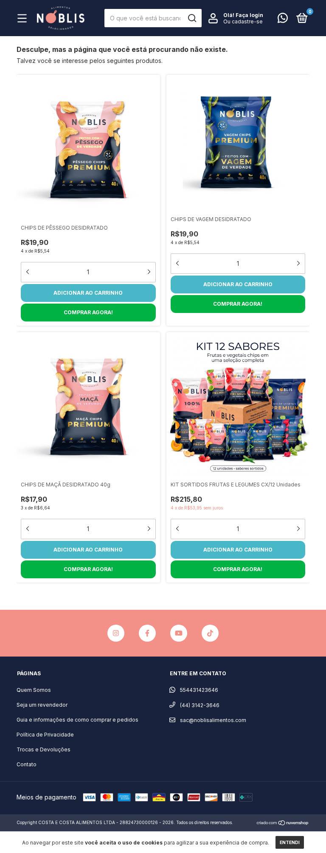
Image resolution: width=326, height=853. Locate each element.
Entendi (290, 842)
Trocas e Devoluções (43, 749)
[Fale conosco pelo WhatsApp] (282, 19)
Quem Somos (34, 690)
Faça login (249, 15)
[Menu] (24, 19)
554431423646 (198, 690)
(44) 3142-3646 (199, 705)
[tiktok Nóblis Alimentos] (210, 633)
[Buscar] (192, 18)
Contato (27, 764)
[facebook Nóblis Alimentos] (147, 633)
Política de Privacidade (45, 734)
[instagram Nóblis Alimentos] (115, 633)
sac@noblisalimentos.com (213, 720)
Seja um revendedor (42, 705)
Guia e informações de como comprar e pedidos (77, 720)
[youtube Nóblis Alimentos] (178, 633)
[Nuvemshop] (282, 823)
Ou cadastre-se (243, 21)
